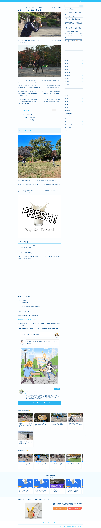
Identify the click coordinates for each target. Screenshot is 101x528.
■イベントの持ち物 (30, 119)
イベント (33, 5)
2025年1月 (67, 104)
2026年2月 (67, 66)
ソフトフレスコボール (69, 124)
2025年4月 (67, 95)
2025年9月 (67, 81)
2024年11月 (67, 110)
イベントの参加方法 (30, 120)
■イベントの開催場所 (30, 117)
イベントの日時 (29, 116)
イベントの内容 (28, 114)
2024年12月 (67, 107)
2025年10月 (67, 78)
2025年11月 (67, 75)
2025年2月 (67, 101)
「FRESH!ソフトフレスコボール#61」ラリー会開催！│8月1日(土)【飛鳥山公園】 (73, 19)
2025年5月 (67, 92)
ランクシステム (68, 127)
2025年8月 (67, 84)
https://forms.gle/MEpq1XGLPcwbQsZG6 (27, 319)
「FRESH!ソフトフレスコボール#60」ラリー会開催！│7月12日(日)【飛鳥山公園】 (73, 28)
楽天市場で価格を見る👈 (74, 508)
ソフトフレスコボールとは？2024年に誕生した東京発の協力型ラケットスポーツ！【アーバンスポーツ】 (74, 35)
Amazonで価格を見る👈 (60, 508)
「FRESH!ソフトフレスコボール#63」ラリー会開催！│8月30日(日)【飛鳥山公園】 (73, 12)
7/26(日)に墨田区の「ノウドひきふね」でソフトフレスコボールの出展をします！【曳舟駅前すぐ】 (74, 23)
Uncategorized (68, 115)
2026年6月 (67, 54)
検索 (81, 6)
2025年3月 (67, 98)
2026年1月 (67, 69)
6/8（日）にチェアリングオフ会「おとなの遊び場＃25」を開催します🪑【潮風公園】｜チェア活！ (73, 40)
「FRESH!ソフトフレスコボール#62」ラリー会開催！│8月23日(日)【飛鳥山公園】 (73, 15)
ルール (66, 130)
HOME (19, 522)
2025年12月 (67, 72)
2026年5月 (67, 57)
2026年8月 (67, 49)
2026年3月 (67, 63)
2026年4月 (67, 60)
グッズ (66, 121)
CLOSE (54, 110)
